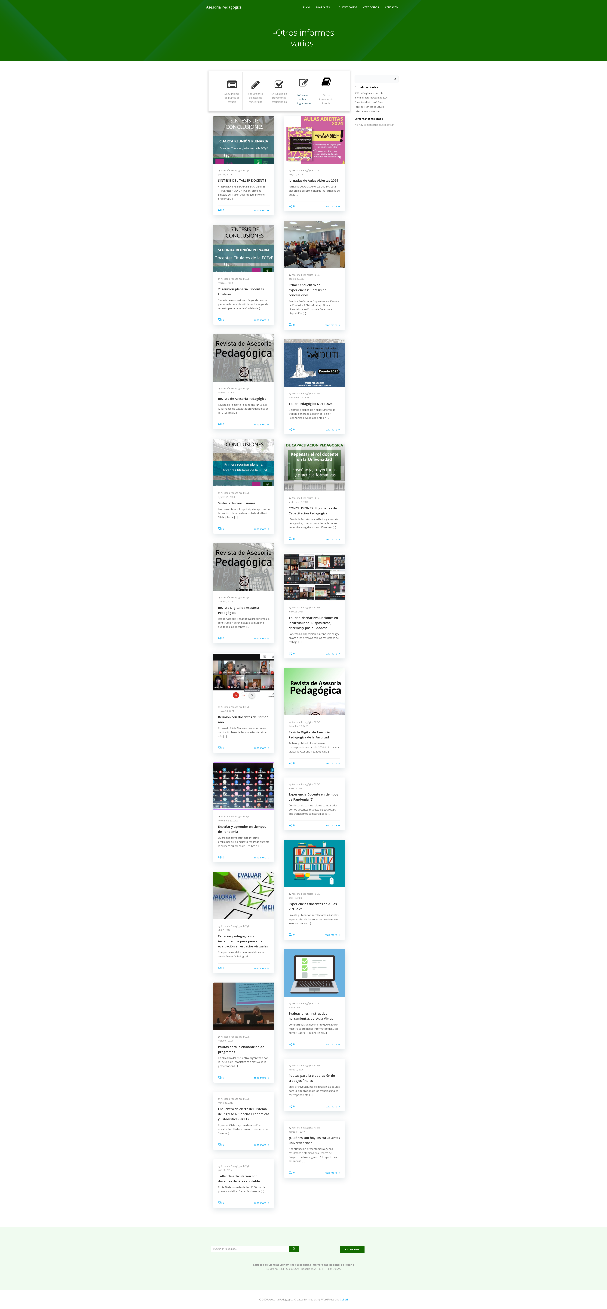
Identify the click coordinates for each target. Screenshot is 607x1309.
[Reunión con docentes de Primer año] (243, 676)
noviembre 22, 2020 (228, 820)
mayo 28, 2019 (225, 1102)
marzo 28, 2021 (226, 711)
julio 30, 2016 (225, 1169)
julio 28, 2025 (225, 174)
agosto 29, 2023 (226, 496)
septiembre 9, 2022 (298, 502)
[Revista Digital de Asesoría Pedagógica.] (243, 566)
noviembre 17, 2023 (299, 397)
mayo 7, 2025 (296, 174)
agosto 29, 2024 (297, 278)
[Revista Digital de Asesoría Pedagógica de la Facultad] (314, 691)
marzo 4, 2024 (225, 282)
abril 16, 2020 (295, 897)
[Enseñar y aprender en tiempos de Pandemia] (243, 786)
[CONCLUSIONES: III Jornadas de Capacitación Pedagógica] (314, 467)
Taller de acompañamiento (368, 111)
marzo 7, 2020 (296, 1069)
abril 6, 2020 (224, 930)
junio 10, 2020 (296, 788)
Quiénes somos (348, 7)
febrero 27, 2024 (226, 392)
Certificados (371, 7)
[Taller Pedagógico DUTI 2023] (314, 363)
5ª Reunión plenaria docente (369, 93)
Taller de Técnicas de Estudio (369, 106)
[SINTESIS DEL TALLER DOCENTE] (243, 139)
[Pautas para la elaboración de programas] (243, 1006)
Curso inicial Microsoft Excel (369, 102)
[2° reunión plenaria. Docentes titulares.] (243, 248)
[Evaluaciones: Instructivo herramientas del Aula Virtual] (314, 972)
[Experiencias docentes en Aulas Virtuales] (314, 863)
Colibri (344, 1299)
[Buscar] (394, 79)
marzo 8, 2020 (225, 1040)
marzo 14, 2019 (297, 1131)
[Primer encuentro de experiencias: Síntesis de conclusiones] (314, 244)
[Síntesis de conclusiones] (243, 462)
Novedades (323, 7)
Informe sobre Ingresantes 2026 (371, 97)
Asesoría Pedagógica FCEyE (235, 170)
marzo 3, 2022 (225, 601)
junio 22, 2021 (296, 611)
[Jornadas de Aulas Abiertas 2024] (314, 139)
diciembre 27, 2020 (298, 726)
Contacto (391, 7)
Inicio (306, 7)
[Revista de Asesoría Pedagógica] (243, 358)
